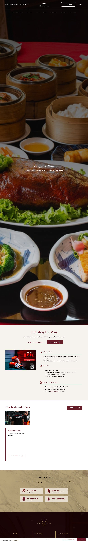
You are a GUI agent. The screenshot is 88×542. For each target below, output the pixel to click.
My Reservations (24, 4)
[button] (80, 4)
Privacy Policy (16, 540)
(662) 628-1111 (54, 391)
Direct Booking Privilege (12, 4)
